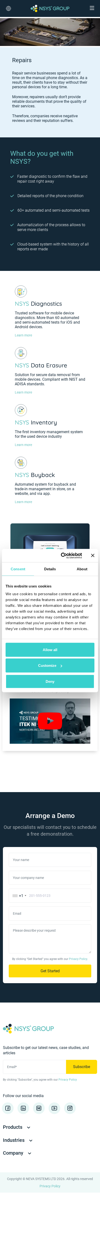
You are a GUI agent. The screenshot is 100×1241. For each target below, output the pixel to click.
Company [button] (14, 1153)
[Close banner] (92, 555)
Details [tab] (50, 569)
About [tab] (82, 569)
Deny (50, 681)
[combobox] (18, 895)
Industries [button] (14, 1140)
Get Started (50, 971)
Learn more (23, 335)
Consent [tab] (18, 569)
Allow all (50, 649)
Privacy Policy (78, 959)
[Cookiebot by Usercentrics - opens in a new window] (62, 555)
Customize (47, 665)
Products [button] (13, 1127)
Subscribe (81, 1066)
